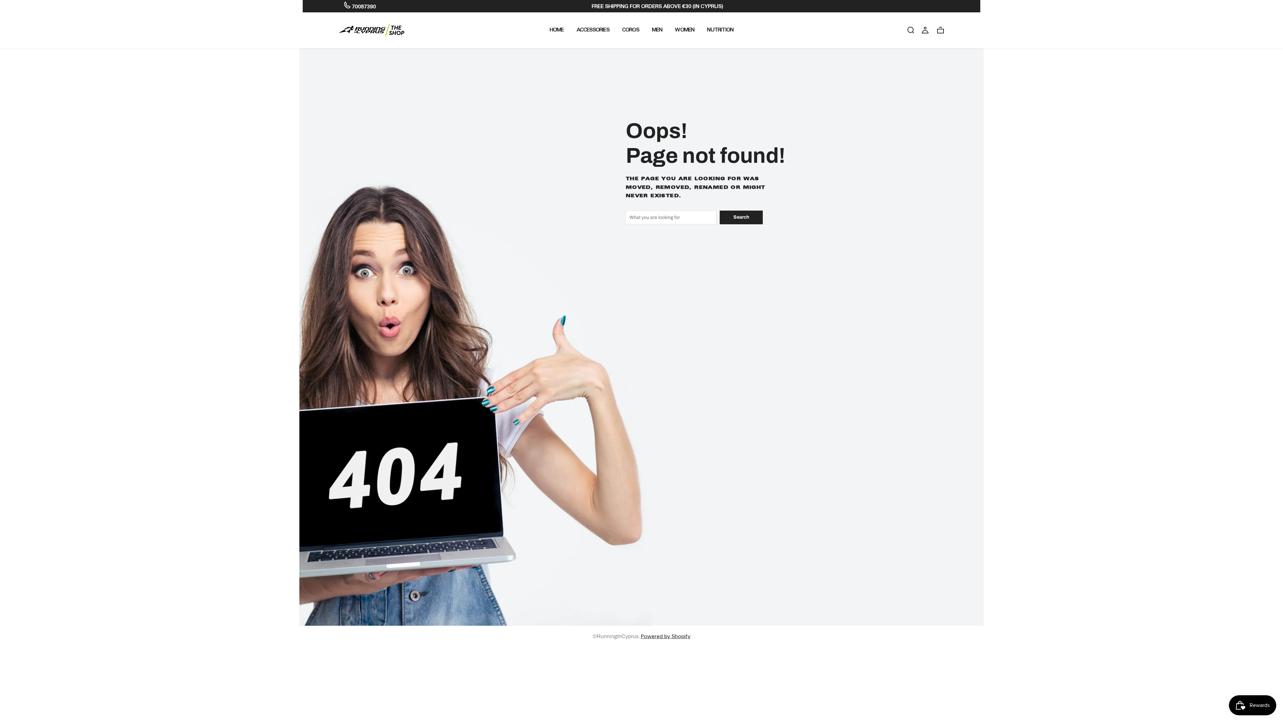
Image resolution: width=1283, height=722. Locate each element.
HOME (557, 29)
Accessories (593, 29)
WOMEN (684, 29)
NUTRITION (720, 29)
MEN (657, 29)
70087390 (363, 6)
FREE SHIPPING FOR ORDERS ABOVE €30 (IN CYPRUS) (657, 6)
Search (741, 217)
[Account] (925, 29)
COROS (630, 29)
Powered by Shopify (666, 636)
